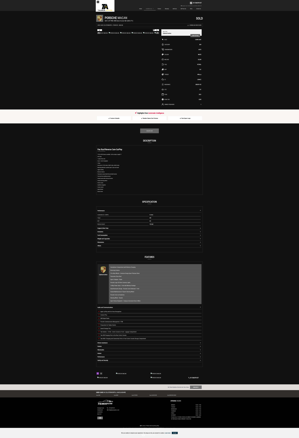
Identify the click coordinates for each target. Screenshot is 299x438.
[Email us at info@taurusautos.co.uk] (101, 373)
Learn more (168, 433)
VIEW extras (195, 35)
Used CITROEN (134, 395)
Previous (99, 33)
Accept (174, 433)
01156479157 (197, 3)
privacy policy (156, 425)
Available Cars (149, 8)
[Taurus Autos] (105, 8)
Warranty (167, 8)
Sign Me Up (195, 387)
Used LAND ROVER (153, 395)
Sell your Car (183, 8)
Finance (159, 8)
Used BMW (116, 395)
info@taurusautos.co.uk (114, 410)
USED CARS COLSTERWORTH (104, 25)
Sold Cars (175, 8)
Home (140, 8)
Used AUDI (98, 395)
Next (157, 33)
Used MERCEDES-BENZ (171, 395)
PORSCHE (115, 25)
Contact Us (198, 8)
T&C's (191, 8)
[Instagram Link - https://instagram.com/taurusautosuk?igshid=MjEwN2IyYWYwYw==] (98, 2)
